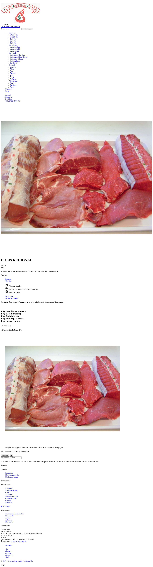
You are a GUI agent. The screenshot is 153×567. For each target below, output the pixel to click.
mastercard (9, 555)
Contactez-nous (10, 498)
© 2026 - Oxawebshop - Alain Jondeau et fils (17, 561)
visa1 (7, 557)
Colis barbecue (15, 61)
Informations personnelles (14, 514)
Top (3, 565)
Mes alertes (9, 522)
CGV (7, 492)
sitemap (8, 500)
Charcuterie (11, 81)
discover (8, 551)
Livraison (8, 488)
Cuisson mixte (15, 47)
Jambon (12, 83)
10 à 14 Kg (14, 35)
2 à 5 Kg (13, 39)
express (8, 553)
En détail (10, 65)
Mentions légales (11, 490)
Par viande (10, 53)
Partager (8, 279)
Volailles (13, 67)
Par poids (10, 33)
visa (6, 549)
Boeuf (12, 77)
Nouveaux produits (12, 475)
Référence (5, 330)
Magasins (8, 502)
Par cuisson (11, 45)
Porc (11, 71)
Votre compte (5, 506)
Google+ (8, 281)
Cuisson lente (14, 51)
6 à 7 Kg (13, 41)
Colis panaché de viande (18, 57)
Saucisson (13, 85)
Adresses (8, 520)
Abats (12, 69)
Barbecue (13, 79)
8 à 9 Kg (13, 43)
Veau (11, 75)
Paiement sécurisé (11, 496)
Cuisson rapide (15, 49)
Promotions (9, 473)
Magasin (8, 89)
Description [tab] (9, 296)
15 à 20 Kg (14, 37)
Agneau (12, 73)
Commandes (9, 516)
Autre (12, 87)
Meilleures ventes (11, 477)
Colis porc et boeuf (16, 59)
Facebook (8, 545)
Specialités (13, 63)
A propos (8, 494)
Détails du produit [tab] (11, 298)
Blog (7, 91)
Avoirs (7, 518)
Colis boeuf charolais (17, 55)
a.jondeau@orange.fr (19, 541)
